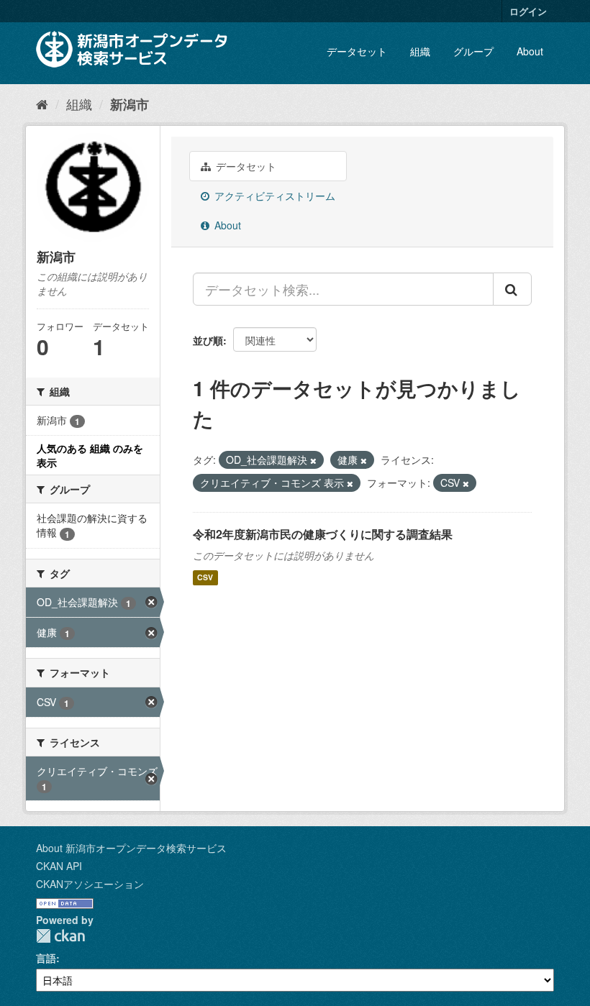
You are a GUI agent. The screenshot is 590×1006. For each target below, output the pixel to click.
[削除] (313, 460)
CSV (205, 577)
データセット (357, 51)
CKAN (60, 935)
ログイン (528, 11)
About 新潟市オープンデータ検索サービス (131, 848)
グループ (473, 51)
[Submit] (512, 289)
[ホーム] (42, 103)
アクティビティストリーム (273, 195)
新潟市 (129, 104)
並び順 (208, 340)
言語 (46, 958)
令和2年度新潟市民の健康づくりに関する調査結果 (323, 534)
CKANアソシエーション (90, 884)
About (530, 51)
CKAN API (59, 866)
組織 (420, 51)
